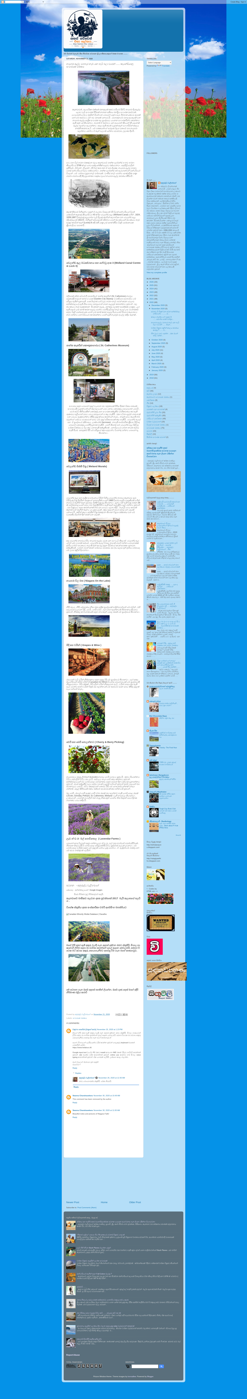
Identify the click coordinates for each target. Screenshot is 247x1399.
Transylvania (155, 746)
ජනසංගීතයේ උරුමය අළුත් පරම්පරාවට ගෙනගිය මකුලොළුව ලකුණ (103, 1300)
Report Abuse (73, 1355)
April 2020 (156, 360)
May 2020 (156, 357)
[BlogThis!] (119, 1014)
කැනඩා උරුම (152, 394)
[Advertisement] (103, 1179)
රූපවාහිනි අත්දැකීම (154, 416)
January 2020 (157, 370)
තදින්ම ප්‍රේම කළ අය (166, 718)
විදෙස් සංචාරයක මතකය (156, 425)
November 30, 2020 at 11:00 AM (107, 1110)
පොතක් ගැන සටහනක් (156, 409)
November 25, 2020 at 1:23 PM (109, 1029)
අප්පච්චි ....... (82, 1287)
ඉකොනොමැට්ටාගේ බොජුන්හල (162, 686)
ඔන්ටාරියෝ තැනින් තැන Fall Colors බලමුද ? (94, 1274)
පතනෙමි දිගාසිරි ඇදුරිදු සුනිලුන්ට (89, 1339)
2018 (151, 378)
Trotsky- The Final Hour (168, 748)
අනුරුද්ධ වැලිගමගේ (87, 1078)
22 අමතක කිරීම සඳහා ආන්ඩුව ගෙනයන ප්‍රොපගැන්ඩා (167, 796)
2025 (151, 285)
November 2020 (158, 309)
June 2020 (156, 353)
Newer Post (72, 1202)
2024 (151, 289)
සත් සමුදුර (153, 760)
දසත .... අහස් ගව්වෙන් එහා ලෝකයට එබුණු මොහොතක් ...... (168, 567)
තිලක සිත (153, 731)
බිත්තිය (152, 807)
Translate (166, 66)
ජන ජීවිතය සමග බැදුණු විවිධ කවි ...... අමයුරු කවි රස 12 (99, 1313)
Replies (78, 1073)
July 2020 (156, 350)
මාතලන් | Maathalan (157, 792)
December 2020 (158, 305)
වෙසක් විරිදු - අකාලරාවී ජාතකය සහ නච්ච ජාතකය (167, 644)
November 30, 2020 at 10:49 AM (107, 1096)
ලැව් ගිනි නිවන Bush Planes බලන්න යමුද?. (94, 1248)
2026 (151, 282)
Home (104, 1202)
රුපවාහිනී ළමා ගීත (154, 412)
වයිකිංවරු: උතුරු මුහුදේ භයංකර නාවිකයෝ (167, 763)
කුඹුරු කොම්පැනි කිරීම (167, 779)
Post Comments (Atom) (86, 1208)
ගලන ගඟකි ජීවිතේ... (167, 689)
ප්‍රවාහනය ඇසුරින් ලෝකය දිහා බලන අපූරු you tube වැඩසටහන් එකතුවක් (105, 1326)
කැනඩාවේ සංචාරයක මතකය (158, 397)
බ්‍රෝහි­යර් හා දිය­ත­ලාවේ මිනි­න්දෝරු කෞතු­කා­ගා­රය (168, 735)
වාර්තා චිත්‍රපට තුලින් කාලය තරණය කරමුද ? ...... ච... (165, 329)
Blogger (150, 1376)
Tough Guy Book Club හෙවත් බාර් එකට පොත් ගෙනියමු (167, 811)
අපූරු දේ (150, 388)
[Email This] (117, 1014)
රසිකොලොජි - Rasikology (160, 821)
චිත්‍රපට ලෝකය (153, 406)
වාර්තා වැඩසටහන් (154, 422)
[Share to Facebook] (124, 1014)
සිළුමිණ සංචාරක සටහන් (156, 437)
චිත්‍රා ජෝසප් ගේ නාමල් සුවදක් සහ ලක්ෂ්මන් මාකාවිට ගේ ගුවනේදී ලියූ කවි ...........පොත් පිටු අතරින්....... (168, 664)
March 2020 (157, 364)
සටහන (149, 431)
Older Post (135, 1202)
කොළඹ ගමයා (155, 701)
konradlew (132, 1376)
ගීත (148, 403)
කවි (148, 391)
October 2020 (157, 340)
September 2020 (159, 343)
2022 (151, 295)
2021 (151, 299)
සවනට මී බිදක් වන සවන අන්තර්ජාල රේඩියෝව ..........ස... (165, 313)
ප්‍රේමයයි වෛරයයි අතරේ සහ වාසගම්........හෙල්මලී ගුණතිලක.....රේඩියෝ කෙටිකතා (168, 505)
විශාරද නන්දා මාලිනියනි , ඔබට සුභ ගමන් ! (168, 704)
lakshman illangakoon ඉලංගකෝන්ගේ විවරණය (159, 776)
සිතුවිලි (149, 434)
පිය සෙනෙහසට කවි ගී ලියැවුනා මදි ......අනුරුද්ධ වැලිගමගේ (167, 606)
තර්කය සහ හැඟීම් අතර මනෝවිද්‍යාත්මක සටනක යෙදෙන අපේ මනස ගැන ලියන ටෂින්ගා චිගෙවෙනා (116, 1222)
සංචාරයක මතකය (80, 1018)
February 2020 (158, 367)
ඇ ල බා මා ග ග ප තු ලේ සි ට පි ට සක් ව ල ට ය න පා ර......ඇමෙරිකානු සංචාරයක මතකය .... (168, 625)
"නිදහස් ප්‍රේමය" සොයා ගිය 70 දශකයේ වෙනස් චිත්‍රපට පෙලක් (101, 1235)
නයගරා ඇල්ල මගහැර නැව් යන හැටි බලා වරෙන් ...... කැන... (165, 324)
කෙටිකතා (151, 400)
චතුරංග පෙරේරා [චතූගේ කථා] (84, 1029)
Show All (178, 835)
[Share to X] (121, 1014)
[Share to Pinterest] (126, 1014)
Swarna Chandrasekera (83, 1096)
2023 (151, 292)
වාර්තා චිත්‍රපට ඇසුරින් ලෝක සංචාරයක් (92, 1261)
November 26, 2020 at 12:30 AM (111, 1078)
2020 (151, 302)
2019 (151, 375)
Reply (75, 1068)
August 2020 (157, 347)
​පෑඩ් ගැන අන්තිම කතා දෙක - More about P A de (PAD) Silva (168, 825)
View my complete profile (157, 273)
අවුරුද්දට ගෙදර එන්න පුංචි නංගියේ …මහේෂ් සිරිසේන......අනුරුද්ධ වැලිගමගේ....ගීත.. (167, 546)
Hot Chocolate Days (158, 716)
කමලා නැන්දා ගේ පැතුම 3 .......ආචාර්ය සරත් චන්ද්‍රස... (162, 318)
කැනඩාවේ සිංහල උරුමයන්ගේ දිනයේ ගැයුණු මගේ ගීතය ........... (167, 526)
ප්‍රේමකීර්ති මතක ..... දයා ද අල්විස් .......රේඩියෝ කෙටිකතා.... (167, 587)
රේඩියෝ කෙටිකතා (154, 419)
